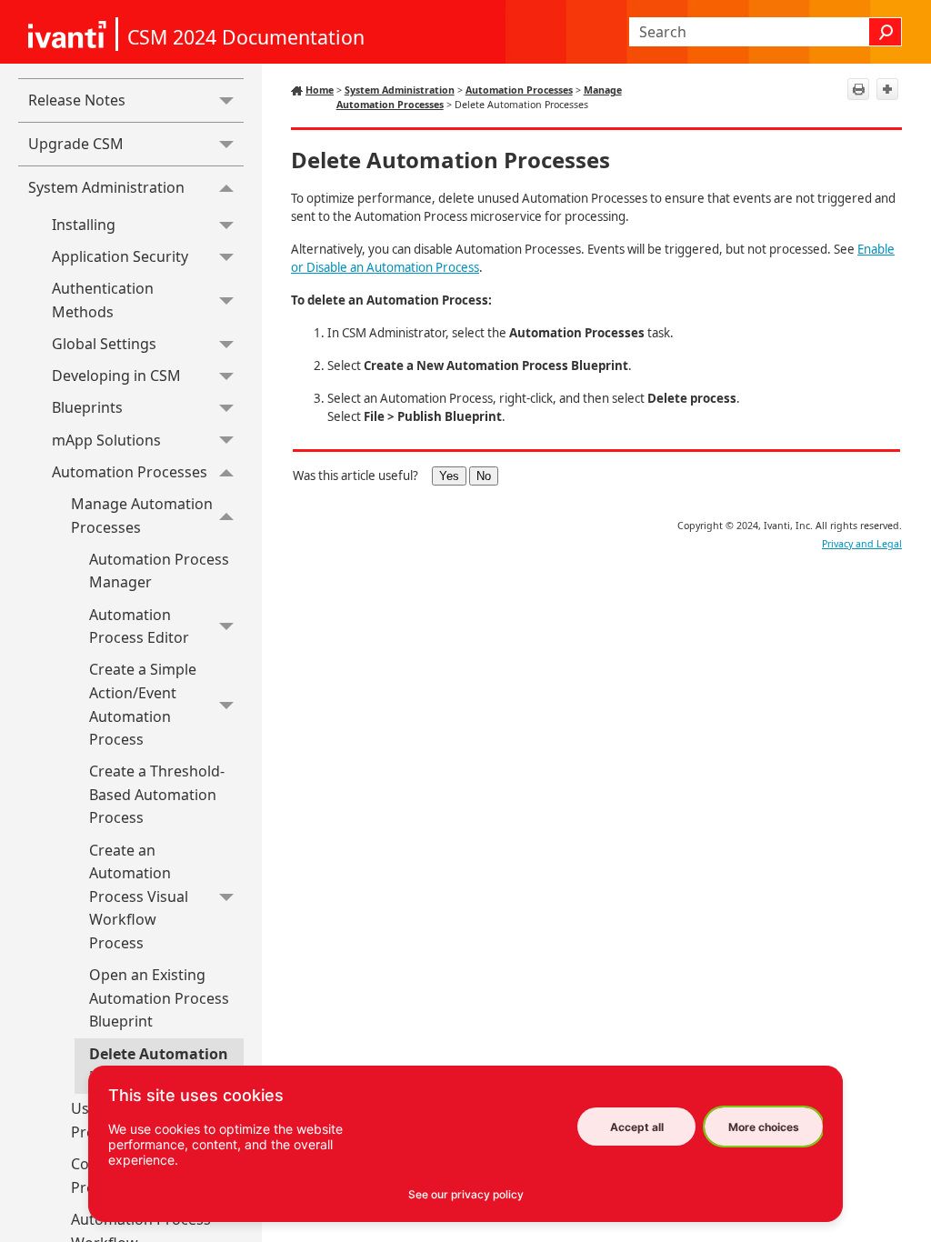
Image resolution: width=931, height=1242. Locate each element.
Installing (83, 225)
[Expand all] (887, 89)
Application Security (120, 256)
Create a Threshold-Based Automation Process (157, 794)
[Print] (858, 89)
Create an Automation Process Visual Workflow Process (138, 896)
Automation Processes (129, 472)
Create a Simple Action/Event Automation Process (142, 704)
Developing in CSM (116, 376)
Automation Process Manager (159, 571)
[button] (885, 31)
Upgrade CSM (76, 144)
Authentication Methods (103, 300)
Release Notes (76, 100)
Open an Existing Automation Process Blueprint (159, 998)
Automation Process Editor (139, 626)
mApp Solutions (106, 440)
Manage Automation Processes (142, 515)
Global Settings (104, 344)
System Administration (106, 187)
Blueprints (87, 407)
